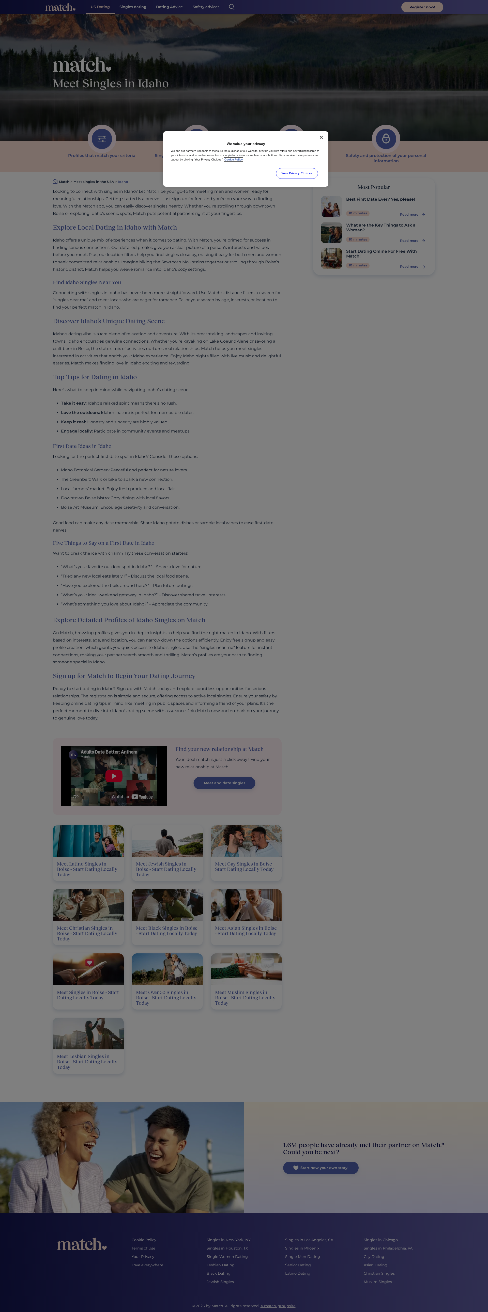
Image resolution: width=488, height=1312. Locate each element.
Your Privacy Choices (296, 173)
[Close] (321, 137)
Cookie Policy (233, 159)
